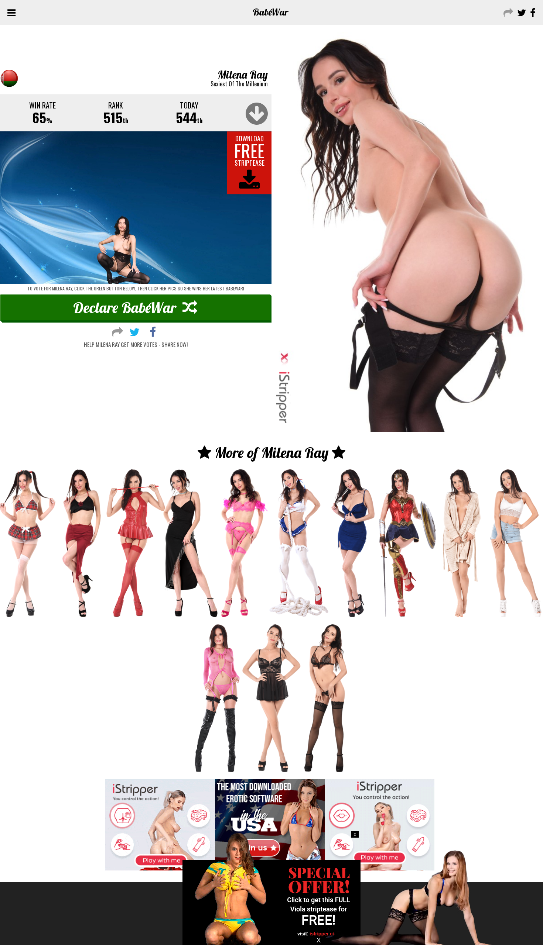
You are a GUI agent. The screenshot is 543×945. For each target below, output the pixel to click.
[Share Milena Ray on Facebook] (153, 331)
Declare (124, 307)
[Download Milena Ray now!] (136, 207)
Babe (271, 12)
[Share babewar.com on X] (520, 12)
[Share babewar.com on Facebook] (532, 12)
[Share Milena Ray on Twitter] (134, 331)
